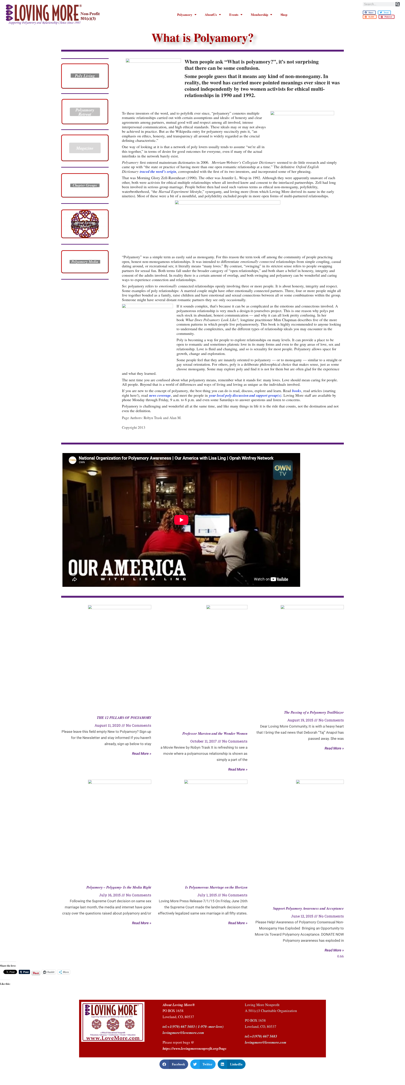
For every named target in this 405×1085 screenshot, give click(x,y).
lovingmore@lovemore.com (265, 1042)
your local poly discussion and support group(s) (245, 395)
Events (233, 14)
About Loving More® (179, 1004)
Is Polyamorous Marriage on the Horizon (216, 887)
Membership (259, 14)
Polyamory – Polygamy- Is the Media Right (118, 887)
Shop (284, 14)
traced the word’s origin (158, 171)
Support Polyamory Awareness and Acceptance (308, 908)
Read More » (141, 753)
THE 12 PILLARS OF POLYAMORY (124, 717)
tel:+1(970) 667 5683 (179, 1026)
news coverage (160, 395)
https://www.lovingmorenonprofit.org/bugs (195, 1048)
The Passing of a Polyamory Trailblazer (314, 712)
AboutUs (211, 14)
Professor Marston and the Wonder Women (214, 733)
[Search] (398, 4)
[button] (369, 13)
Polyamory (184, 14)
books (296, 390)
